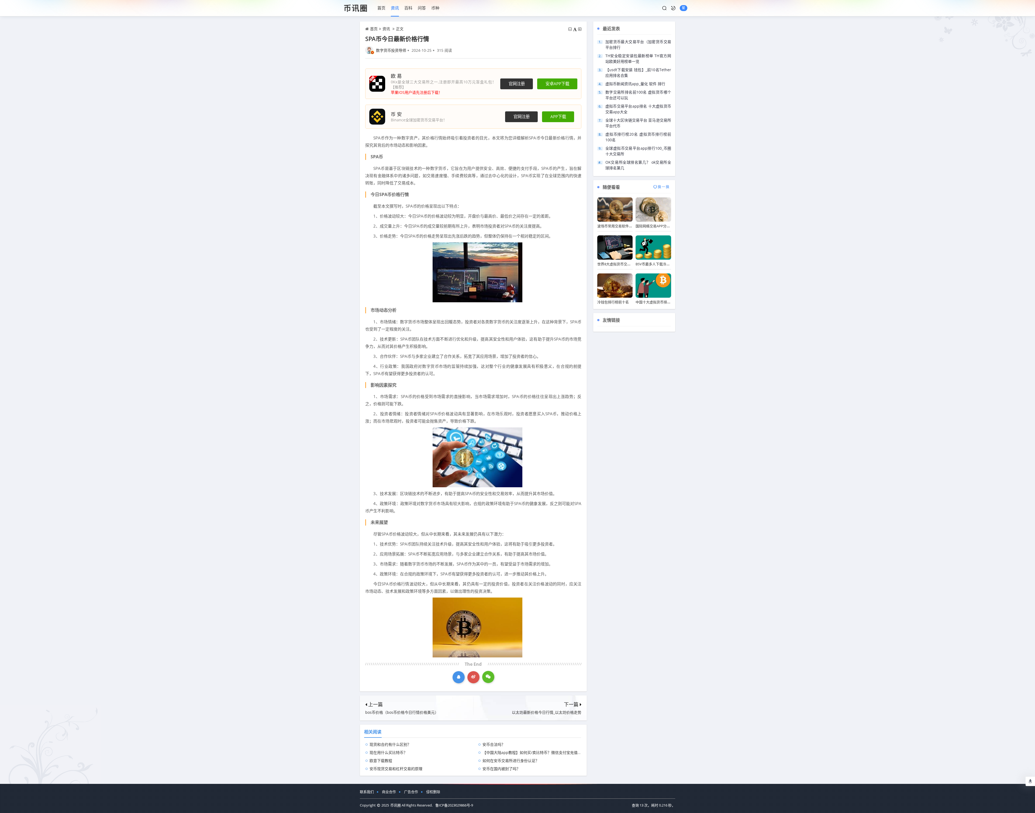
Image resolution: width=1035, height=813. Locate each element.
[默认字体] (575, 29)
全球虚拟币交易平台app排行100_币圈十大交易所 (638, 151)
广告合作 (411, 791)
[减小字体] (570, 29)
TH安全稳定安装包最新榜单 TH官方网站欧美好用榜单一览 (638, 58)
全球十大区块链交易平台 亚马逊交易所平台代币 (638, 123)
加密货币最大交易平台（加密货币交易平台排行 (638, 44)
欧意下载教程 (381, 760)
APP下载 (558, 116)
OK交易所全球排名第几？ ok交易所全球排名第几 (638, 165)
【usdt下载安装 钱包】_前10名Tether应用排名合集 (638, 72)
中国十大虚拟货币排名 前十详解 (660, 302)
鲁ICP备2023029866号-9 (454, 805)
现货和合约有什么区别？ (390, 744)
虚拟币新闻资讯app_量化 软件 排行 (635, 83)
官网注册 (517, 84)
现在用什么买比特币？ (388, 752)
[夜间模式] (673, 8)
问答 (422, 8)
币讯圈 (356, 8)
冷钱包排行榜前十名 (613, 302)
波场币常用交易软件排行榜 (618, 226)
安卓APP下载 (557, 84)
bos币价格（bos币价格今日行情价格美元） (402, 712)
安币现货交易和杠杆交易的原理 (396, 768)
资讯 (395, 8)
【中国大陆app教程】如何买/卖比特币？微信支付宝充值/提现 (534, 752)
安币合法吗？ (493, 744)
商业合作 (389, 791)
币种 (435, 8)
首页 (381, 8)
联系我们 (367, 791)
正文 (399, 28)
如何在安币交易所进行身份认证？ (510, 760)
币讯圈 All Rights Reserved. (411, 805)
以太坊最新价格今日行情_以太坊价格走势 (546, 712)
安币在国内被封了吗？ (501, 768)
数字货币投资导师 (391, 50)
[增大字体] (579, 29)
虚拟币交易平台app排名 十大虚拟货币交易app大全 (638, 109)
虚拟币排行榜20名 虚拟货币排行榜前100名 (638, 137)
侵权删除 (433, 791)
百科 (408, 8)
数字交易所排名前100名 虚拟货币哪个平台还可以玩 (638, 95)
